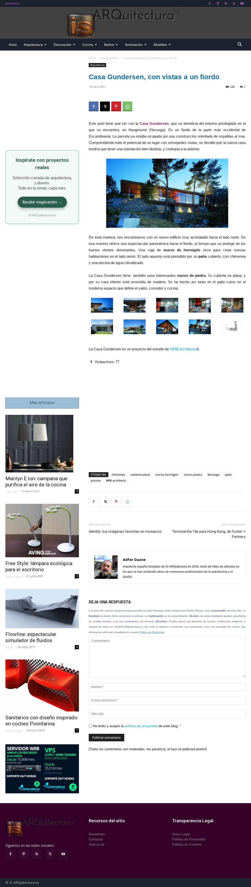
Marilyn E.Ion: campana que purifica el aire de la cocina (36, 482)
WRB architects (116, 480)
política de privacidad (141, 726)
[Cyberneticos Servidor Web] (42, 768)
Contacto (96, 839)
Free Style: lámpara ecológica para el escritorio (38, 566)
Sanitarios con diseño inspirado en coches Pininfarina (41, 721)
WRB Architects (182, 349)
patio (228, 474)
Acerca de (96, 844)
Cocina (87, 45)
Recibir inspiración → (42, 202)
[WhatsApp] (127, 106)
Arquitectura (33, 45)
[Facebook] (209, 3)
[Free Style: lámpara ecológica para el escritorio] (42, 530)
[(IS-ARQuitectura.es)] (125, 23)
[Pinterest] (217, 3)
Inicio (13, 45)
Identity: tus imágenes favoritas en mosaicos (125, 531)
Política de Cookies (187, 844)
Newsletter (12, 3)
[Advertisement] (167, 414)
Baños (109, 45)
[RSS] (225, 3)
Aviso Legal (181, 834)
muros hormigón (166, 474)
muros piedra (193, 474)
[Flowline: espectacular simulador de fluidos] (42, 608)
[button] (240, 45)
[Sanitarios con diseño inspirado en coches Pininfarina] (42, 685)
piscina (95, 480)
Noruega (214, 474)
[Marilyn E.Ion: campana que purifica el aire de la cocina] (42, 443)
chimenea (118, 474)
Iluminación (134, 45)
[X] (234, 3)
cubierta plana (140, 474)
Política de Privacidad (151, 632)
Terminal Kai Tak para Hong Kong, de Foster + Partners (209, 534)
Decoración (62, 45)
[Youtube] (242, 3)
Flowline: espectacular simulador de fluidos (30, 637)
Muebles (160, 45)
